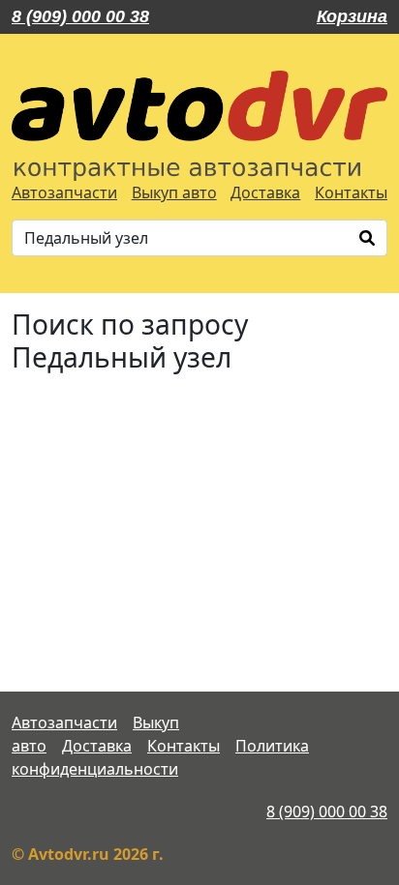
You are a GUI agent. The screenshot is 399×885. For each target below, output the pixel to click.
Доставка (265, 192)
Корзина (352, 16)
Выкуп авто (174, 192)
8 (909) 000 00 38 (80, 16)
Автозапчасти (64, 192)
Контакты (351, 192)
